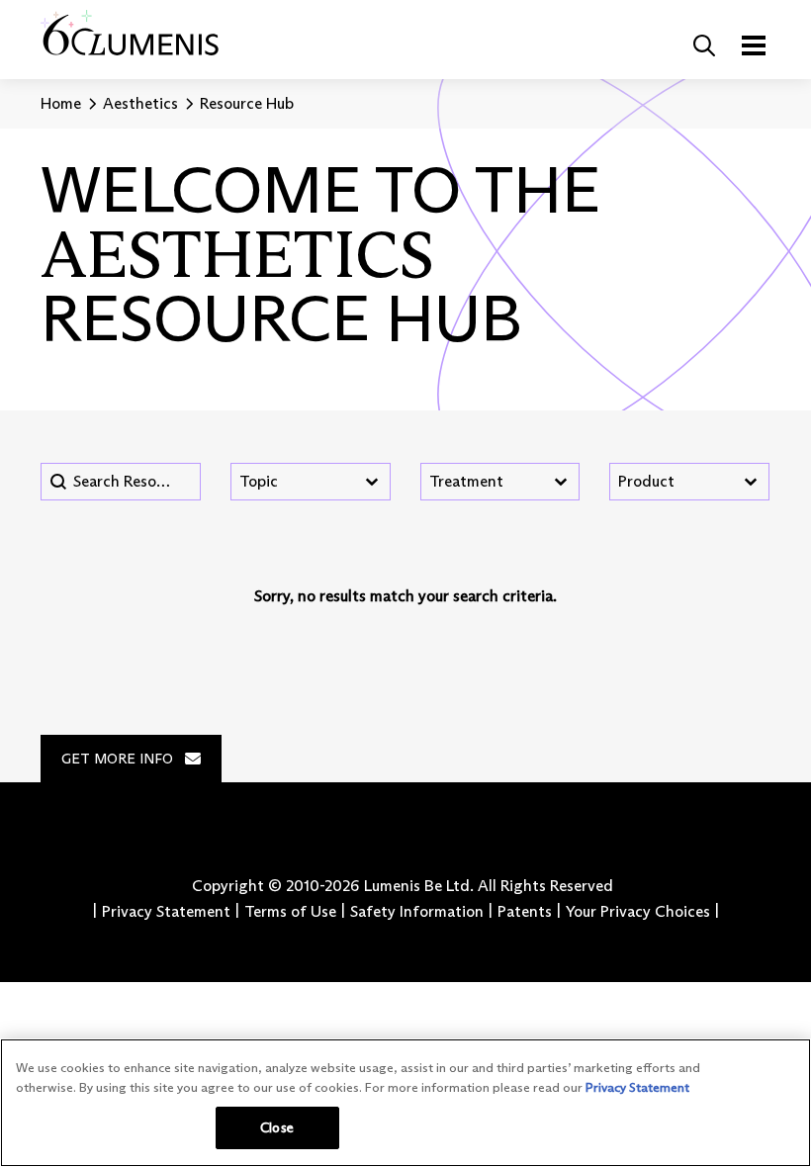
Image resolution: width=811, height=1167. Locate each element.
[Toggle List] (372, 481)
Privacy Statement (637, 1087)
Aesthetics (140, 103)
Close (277, 1127)
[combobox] (292, 481)
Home (61, 103)
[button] (704, 45)
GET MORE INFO (117, 758)
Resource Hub (247, 103)
